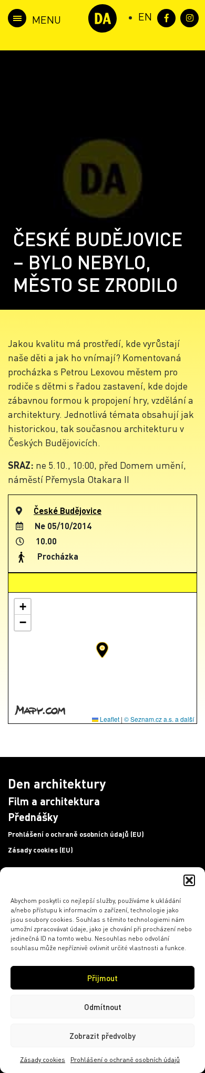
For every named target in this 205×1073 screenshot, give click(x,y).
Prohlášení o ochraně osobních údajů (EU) (76, 834)
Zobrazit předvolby (102, 1035)
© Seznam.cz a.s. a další (159, 718)
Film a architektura (54, 801)
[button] (189, 880)
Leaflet (108, 718)
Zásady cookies (42, 1060)
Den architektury (57, 783)
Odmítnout (102, 1007)
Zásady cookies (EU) (40, 850)
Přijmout (102, 978)
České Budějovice (67, 510)
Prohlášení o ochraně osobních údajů (125, 1060)
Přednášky (33, 817)
